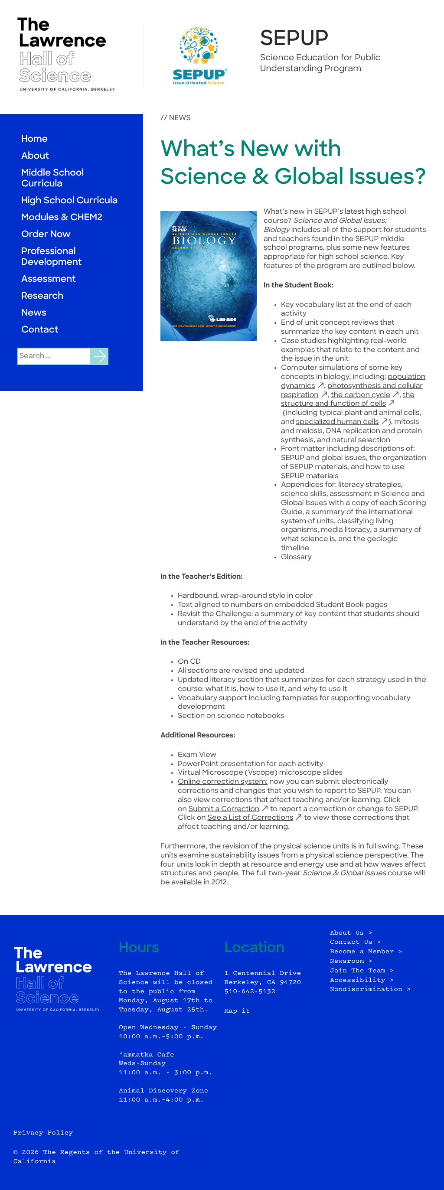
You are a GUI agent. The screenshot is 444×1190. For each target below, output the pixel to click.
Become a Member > (366, 952)
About (35, 156)
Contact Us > (355, 942)
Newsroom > (351, 961)
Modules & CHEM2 (61, 218)
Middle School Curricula (52, 179)
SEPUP (294, 39)
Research (42, 296)
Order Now (46, 235)
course (357, 873)
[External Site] (71, 54)
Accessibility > (362, 980)
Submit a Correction (224, 809)
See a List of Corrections (250, 818)
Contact (40, 330)
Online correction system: (223, 782)
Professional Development (51, 257)
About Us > (351, 933)
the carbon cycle (360, 395)
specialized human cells (337, 422)
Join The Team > (362, 971)
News (33, 313)
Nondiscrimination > (370, 989)
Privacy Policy (43, 1133)
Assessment (48, 279)
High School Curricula (69, 201)
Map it (237, 1011)
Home (34, 139)
